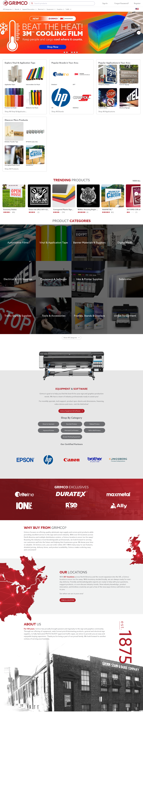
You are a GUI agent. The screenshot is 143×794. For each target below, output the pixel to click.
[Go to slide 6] (77, 52)
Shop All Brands (58, 111)
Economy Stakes (10, 209)
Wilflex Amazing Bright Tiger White (88, 209)
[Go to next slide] (139, 33)
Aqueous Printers (48, 430)
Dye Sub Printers (71, 424)
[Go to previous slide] (2, 33)
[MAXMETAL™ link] (112, 195)
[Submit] (31, 3)
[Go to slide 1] (64, 52)
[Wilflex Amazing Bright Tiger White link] (88, 195)
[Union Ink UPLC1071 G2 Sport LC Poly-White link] (39, 195)
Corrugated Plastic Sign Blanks (63, 209)
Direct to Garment (48, 424)
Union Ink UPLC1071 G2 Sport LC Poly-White (39, 209)
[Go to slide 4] (72, 52)
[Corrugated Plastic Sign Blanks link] (63, 195)
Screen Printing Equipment (71, 437)
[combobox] (62, 3)
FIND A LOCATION (67, 600)
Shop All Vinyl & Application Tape (16, 111)
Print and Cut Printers (71, 430)
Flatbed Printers (94, 424)
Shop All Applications (106, 111)
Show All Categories (70, 338)
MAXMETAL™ (107, 209)
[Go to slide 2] (67, 52)
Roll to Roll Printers (94, 430)
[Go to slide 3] (69, 52)
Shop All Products (12, 169)
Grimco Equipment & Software (70, 411)
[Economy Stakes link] (14, 195)
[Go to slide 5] (74, 52)
